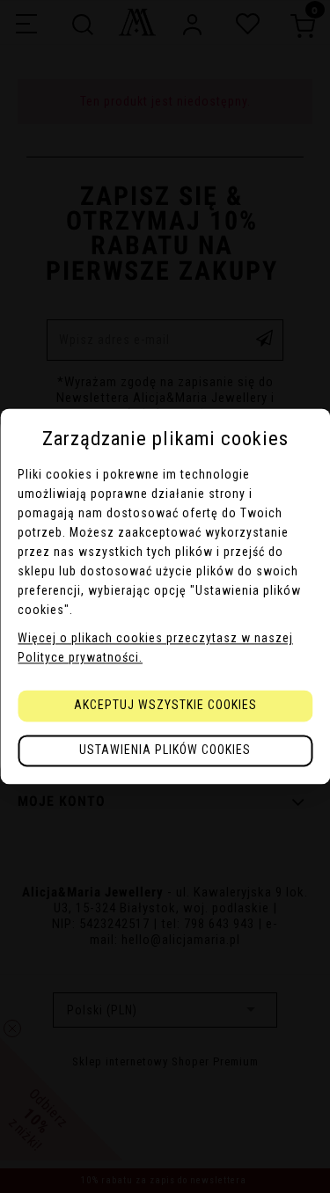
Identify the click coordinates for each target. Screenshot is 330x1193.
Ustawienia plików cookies (165, 750)
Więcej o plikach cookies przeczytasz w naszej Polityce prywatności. (155, 648)
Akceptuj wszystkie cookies (165, 706)
